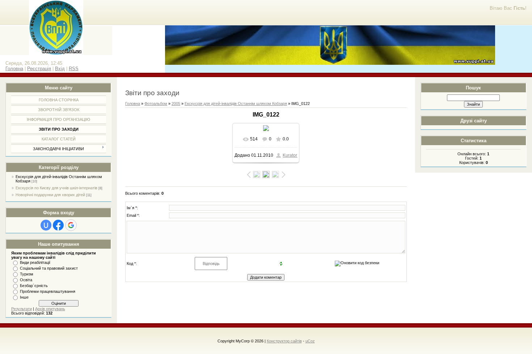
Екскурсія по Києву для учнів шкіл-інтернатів (56, 188)
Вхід (60, 68)
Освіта (26, 280)
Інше (24, 297)
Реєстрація (39, 68)
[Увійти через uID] (46, 225)
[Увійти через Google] (71, 225)
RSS (74, 68)
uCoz (310, 341)
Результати (21, 309)
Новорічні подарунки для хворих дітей (50, 195)
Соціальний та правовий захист (49, 268)
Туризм (26, 274)
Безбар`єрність (34, 285)
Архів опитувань (50, 309)
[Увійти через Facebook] (58, 225)
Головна (14, 68)
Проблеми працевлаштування (47, 291)
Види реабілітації (35, 262)
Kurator (290, 155)
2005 (176, 103)
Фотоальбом (155, 103)
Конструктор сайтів (284, 341)
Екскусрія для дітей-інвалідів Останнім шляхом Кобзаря (236, 103)
